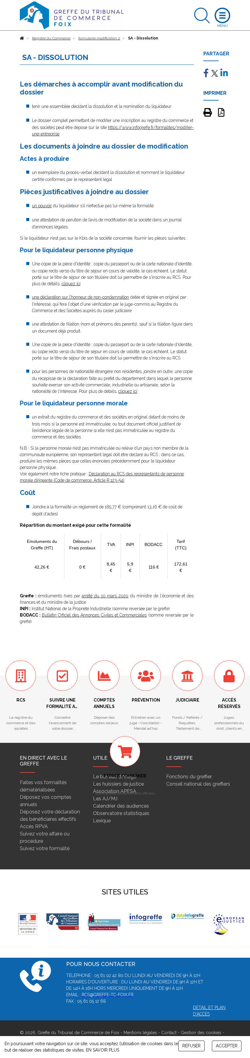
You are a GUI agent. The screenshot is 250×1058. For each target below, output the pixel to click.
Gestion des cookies (201, 1032)
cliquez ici (71, 283)
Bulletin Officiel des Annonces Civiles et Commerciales (94, 615)
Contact (169, 1032)
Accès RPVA (34, 826)
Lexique (102, 821)
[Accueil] (22, 38)
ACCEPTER (227, 1045)
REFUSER (191, 1045)
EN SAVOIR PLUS (102, 1050)
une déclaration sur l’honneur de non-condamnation (80, 297)
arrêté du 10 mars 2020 (105, 595)
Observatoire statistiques (121, 813)
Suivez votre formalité (45, 848)
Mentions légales (140, 1032)
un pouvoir (42, 205)
